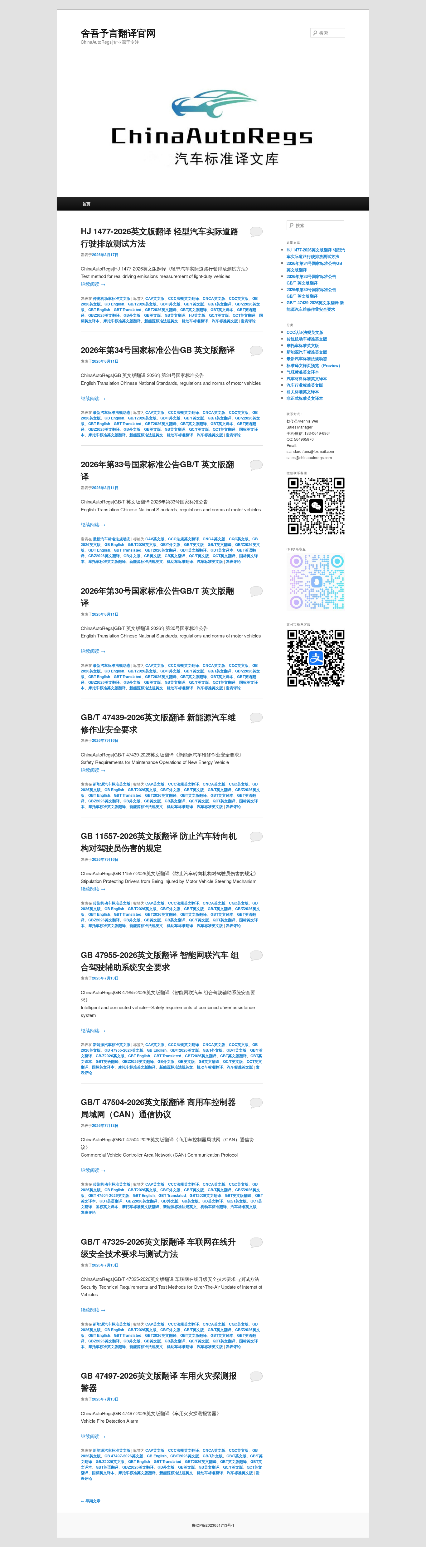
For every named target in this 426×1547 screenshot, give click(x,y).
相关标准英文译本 (303, 391)
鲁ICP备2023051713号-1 (213, 1525)
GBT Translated (127, 309)
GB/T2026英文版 (142, 304)
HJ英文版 (197, 315)
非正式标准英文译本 (305, 398)
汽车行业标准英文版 (305, 385)
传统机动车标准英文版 (111, 298)
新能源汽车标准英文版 (111, 784)
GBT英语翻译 (107, 1061)
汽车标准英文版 (225, 321)
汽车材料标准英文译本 (307, 378)
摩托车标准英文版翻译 (122, 321)
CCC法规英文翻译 (183, 298)
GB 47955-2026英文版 (123, 1050)
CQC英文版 (239, 298)
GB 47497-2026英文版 (123, 1456)
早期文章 (90, 1501)
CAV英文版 (154, 298)
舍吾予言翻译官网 (118, 32)
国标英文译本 (103, 1067)
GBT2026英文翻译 (161, 309)
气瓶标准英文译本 (303, 372)
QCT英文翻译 (244, 315)
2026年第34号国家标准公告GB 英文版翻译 (158, 349)
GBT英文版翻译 (193, 309)
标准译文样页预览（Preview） (314, 365)
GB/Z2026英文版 (110, 1056)
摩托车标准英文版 (303, 345)
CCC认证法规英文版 (305, 332)
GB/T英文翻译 (219, 304)
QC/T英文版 (219, 315)
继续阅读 (93, 283)
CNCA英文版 (214, 298)
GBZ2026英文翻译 (104, 315)
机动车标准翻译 (195, 321)
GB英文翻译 (175, 315)
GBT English (99, 309)
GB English (114, 304)
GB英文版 (152, 315)
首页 (86, 204)
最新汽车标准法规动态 (111, 412)
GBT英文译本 (222, 309)
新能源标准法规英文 (161, 321)
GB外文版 (131, 315)
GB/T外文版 (170, 304)
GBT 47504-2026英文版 (108, 1195)
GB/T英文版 (194, 304)
